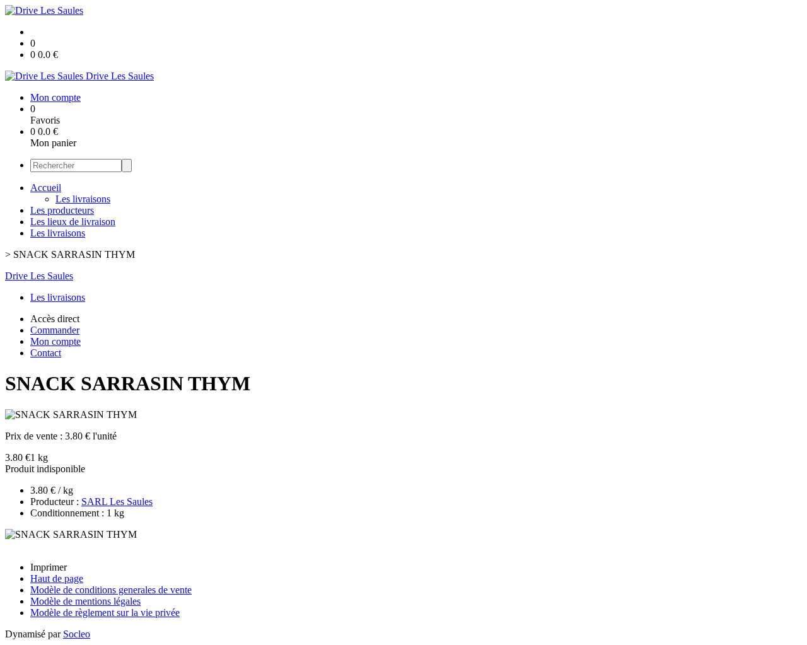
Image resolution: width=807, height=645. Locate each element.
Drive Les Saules (39, 275)
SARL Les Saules (117, 501)
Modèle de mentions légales (85, 601)
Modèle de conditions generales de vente (111, 589)
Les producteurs (62, 210)
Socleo (76, 634)
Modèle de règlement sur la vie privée (105, 612)
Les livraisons (82, 199)
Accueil (45, 187)
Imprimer (48, 567)
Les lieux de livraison (72, 221)
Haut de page (56, 578)
